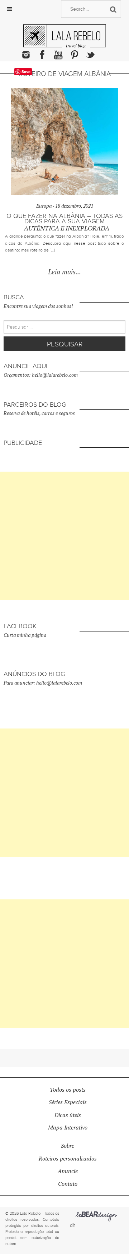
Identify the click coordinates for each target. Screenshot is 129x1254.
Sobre (67, 1145)
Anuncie (68, 1171)
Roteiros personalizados (68, 1158)
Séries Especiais (68, 1102)
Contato (67, 1184)
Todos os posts (68, 1089)
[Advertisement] (64, 536)
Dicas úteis (67, 1115)
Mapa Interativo (67, 1127)
